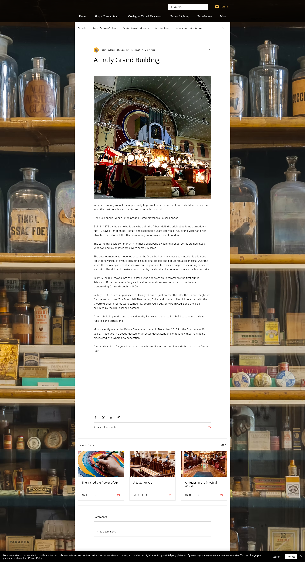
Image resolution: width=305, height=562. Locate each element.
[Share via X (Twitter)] (103, 417)
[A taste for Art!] (153, 464)
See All (224, 445)
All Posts (82, 28)
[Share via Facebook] (95, 417)
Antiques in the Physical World (201, 484)
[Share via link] (118, 417)
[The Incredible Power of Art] (101, 464)
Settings (276, 556)
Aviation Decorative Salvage (136, 28)
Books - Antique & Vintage (104, 28)
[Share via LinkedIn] (110, 417)
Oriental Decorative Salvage (189, 28)
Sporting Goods (162, 28)
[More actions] (209, 50)
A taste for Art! (142, 482)
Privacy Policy (35, 558)
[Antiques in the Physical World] (204, 464)
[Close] (301, 556)
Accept (291, 556)
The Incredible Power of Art (100, 482)
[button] (223, 28)
